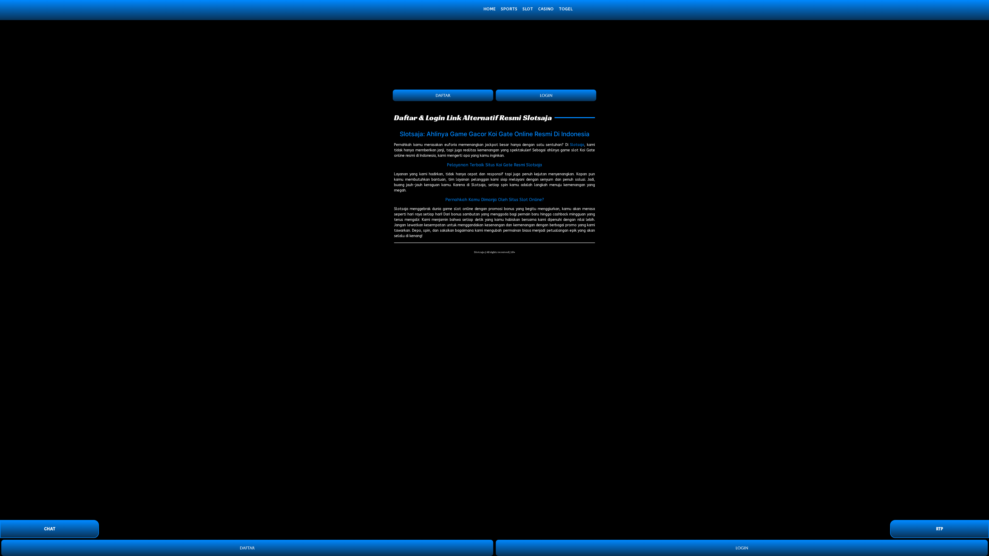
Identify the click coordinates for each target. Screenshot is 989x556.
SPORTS (509, 9)
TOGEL (566, 9)
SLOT (528, 9)
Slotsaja (577, 145)
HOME (489, 9)
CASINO (546, 9)
